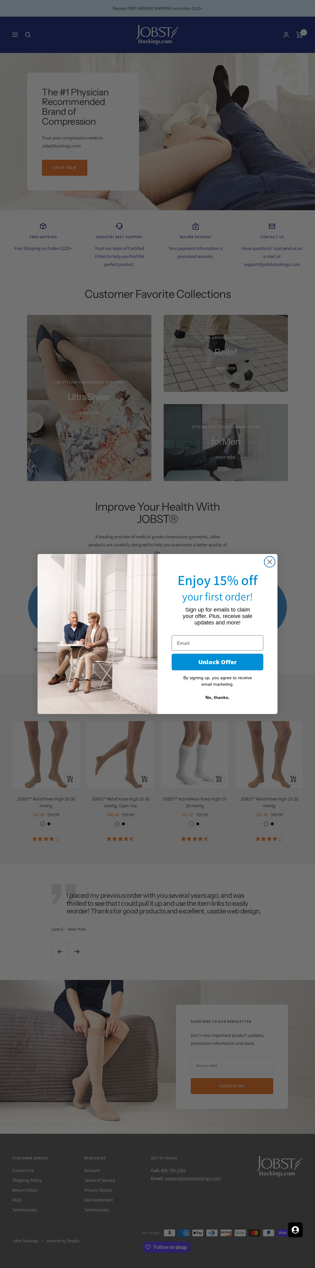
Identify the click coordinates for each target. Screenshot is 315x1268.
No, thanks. (217, 697)
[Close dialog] (269, 561)
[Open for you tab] (295, 1229)
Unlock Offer (217, 662)
